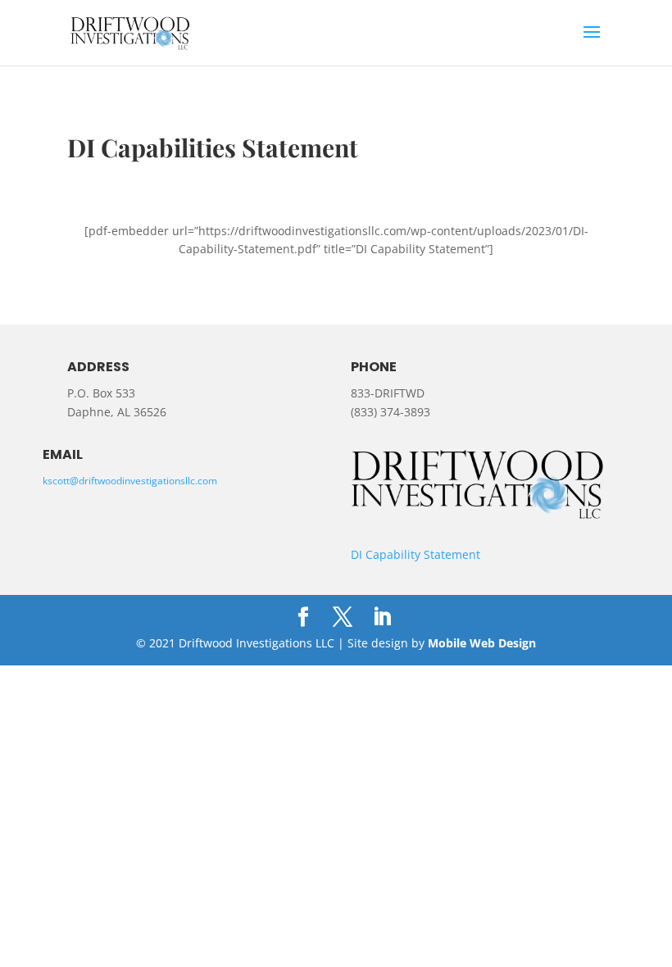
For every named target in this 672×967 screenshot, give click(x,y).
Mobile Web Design (482, 643)
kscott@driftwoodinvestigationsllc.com (130, 481)
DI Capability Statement (415, 554)
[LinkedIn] (382, 617)
